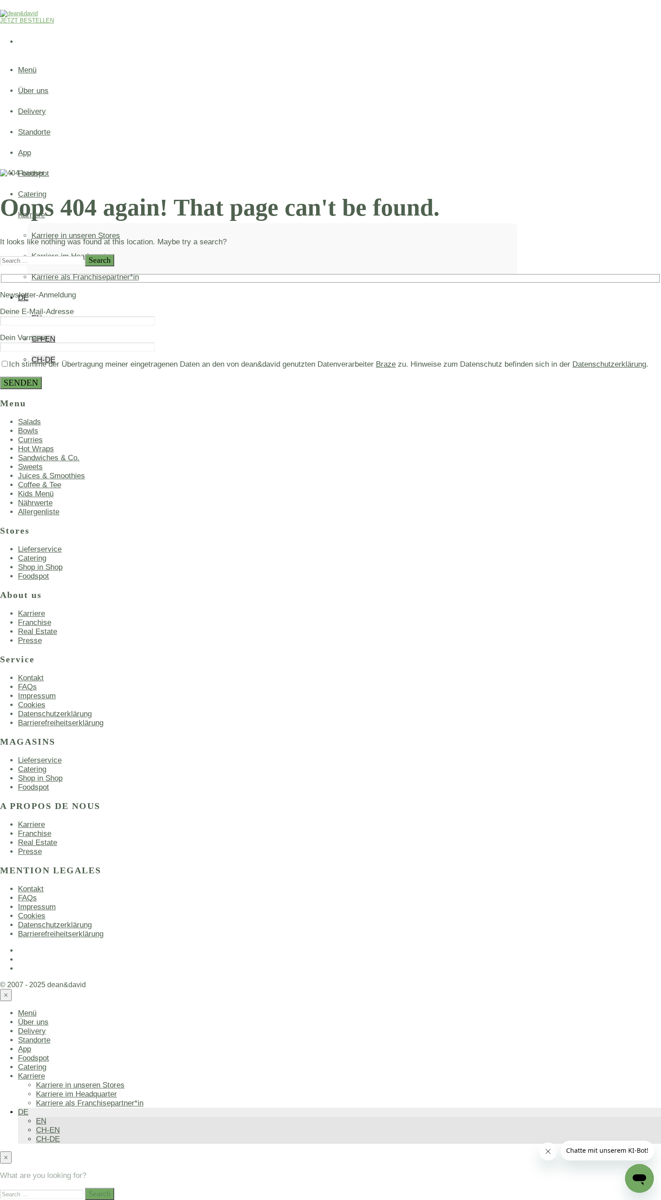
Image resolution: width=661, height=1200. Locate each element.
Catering (32, 558)
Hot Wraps (36, 449)
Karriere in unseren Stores (75, 235)
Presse (30, 640)
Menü (27, 70)
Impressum (37, 696)
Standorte (34, 132)
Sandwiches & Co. (49, 458)
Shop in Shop (40, 567)
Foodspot (33, 576)
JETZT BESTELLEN (27, 20)
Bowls (28, 431)
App (24, 152)
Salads (29, 422)
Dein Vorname (23, 337)
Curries (30, 440)
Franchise (34, 622)
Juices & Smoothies (51, 476)
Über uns (33, 90)
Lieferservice (40, 549)
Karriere (31, 613)
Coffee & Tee (39, 485)
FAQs (27, 687)
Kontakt (31, 678)
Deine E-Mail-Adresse (37, 311)
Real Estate (37, 631)
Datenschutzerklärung (609, 364)
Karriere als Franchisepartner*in (85, 277)
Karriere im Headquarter (76, 1094)
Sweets (30, 467)
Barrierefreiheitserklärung (60, 723)
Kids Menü (36, 494)
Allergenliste (38, 512)
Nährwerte (35, 503)
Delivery (32, 111)
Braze (386, 364)
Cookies (31, 705)
